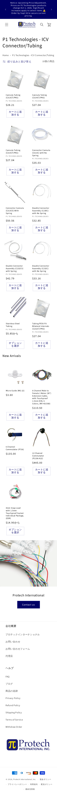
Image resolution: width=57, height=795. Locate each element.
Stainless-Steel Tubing (13, 325)
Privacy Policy (13, 698)
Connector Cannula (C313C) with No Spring (41, 153)
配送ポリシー (46, 784)
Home (5, 55)
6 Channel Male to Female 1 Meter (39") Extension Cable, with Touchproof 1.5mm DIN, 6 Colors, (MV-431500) (41, 397)
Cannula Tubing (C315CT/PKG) (13, 151)
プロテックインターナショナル (23, 634)
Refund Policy (13, 705)
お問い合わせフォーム (18, 649)
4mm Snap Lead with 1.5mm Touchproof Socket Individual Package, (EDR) (15, 513)
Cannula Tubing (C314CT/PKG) (39, 96)
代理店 (9, 656)
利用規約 (34, 784)
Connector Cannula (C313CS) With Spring (15, 211)
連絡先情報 (30, 789)
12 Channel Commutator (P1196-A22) (38, 456)
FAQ (8, 676)
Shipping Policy (14, 712)
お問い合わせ (13, 641)
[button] (6, 25)
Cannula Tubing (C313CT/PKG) (13, 96)
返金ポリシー (45, 779)
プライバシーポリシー (17, 784)
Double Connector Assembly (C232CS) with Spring (14, 268)
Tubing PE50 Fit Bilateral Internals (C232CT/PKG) (40, 326)
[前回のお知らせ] (5, 9)
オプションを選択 (15, 344)
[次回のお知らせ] (51, 9)
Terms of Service (14, 719)
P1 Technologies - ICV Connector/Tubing (33, 55)
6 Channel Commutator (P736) (15, 448)
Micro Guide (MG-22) (15, 391)
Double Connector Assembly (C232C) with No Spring (40, 268)
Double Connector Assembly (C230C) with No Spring (40, 211)
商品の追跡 (12, 691)
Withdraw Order (14, 727)
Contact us (28, 604)
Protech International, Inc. (24, 779)
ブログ (9, 684)
